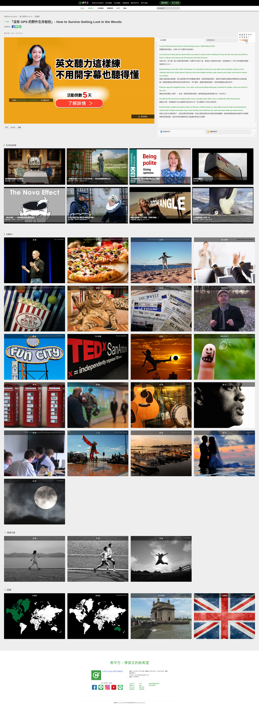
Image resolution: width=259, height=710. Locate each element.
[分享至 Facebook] (13, 26)
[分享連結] (20, 26)
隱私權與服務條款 (154, 683)
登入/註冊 (175, 3)
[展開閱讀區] (156, 40)
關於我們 (141, 687)
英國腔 (37, 16)
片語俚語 (100, 8)
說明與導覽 (152, 685)
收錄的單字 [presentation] (213, 131)
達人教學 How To (26, 16)
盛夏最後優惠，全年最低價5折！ (28, 100)
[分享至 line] (16, 26)
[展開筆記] (256, 131)
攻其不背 (132, 683)
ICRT (118, 8)
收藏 (7, 21)
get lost (13, 127)
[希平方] (84, 3)
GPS (6, 127)
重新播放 (143, 116)
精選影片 (91, 8)
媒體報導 (141, 689)
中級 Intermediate (10, 16)
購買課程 (164, 3)
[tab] (181, 40)
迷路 (19, 127)
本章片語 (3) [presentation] (211, 40)
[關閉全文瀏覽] (256, 125)
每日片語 (132, 687)
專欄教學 (110, 8)
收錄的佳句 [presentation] (166, 131)
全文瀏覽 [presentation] (163, 40)
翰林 (124, 8)
